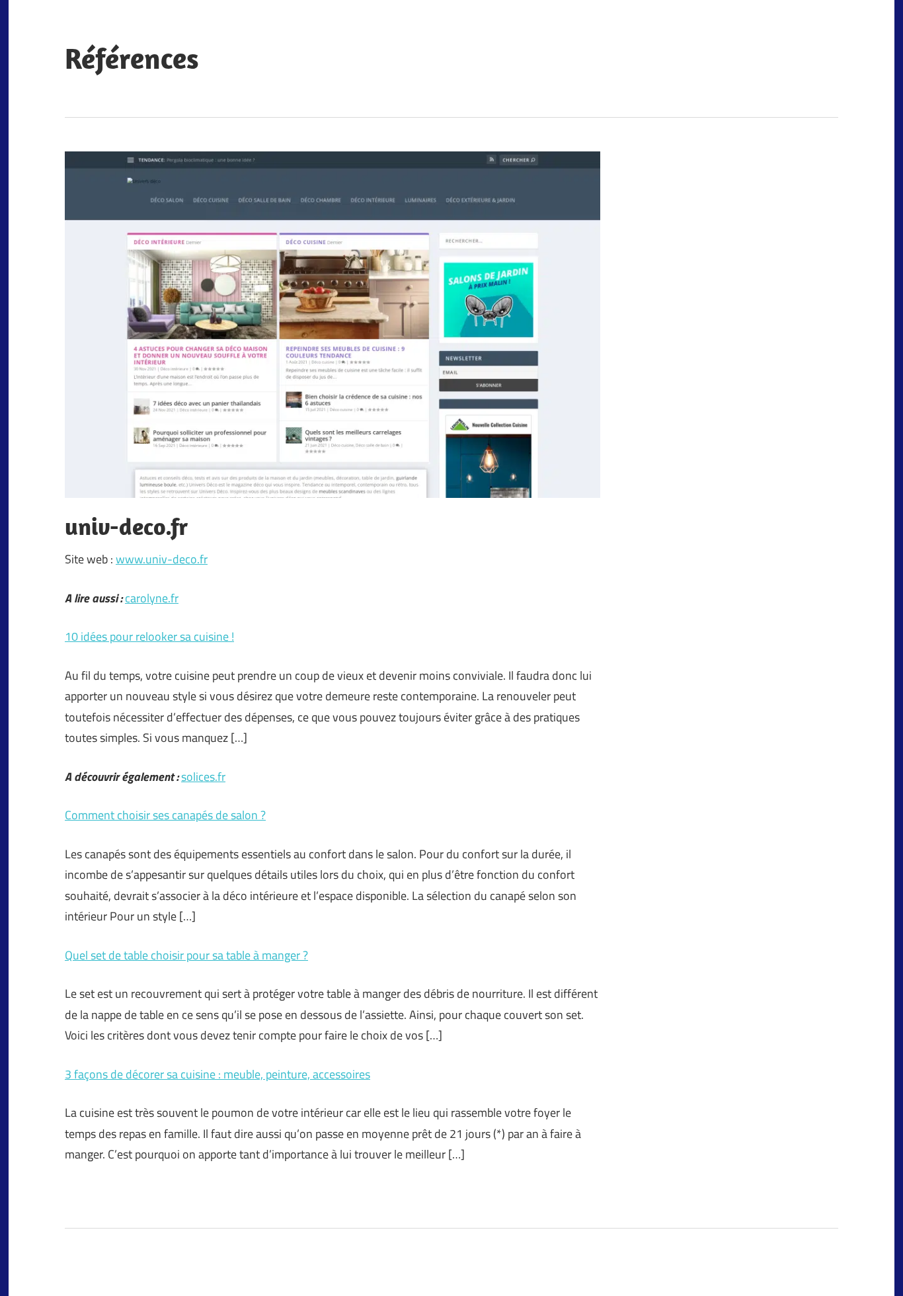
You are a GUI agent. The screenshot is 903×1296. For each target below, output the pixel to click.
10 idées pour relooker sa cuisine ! (149, 636)
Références (132, 58)
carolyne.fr (151, 598)
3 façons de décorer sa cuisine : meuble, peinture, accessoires (217, 1074)
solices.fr (203, 777)
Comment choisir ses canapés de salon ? (165, 815)
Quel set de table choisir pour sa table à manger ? (186, 955)
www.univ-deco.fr (162, 559)
